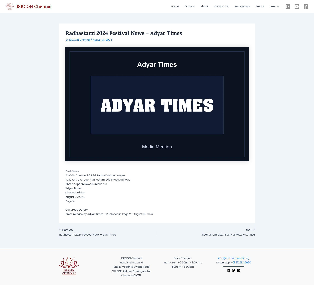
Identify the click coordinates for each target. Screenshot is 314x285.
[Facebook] (305, 6)
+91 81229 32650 (241, 262)
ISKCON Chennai (34, 6)
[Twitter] (233, 270)
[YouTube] (296, 6)
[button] (277, 6)
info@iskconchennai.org (233, 258)
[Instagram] (287, 6)
